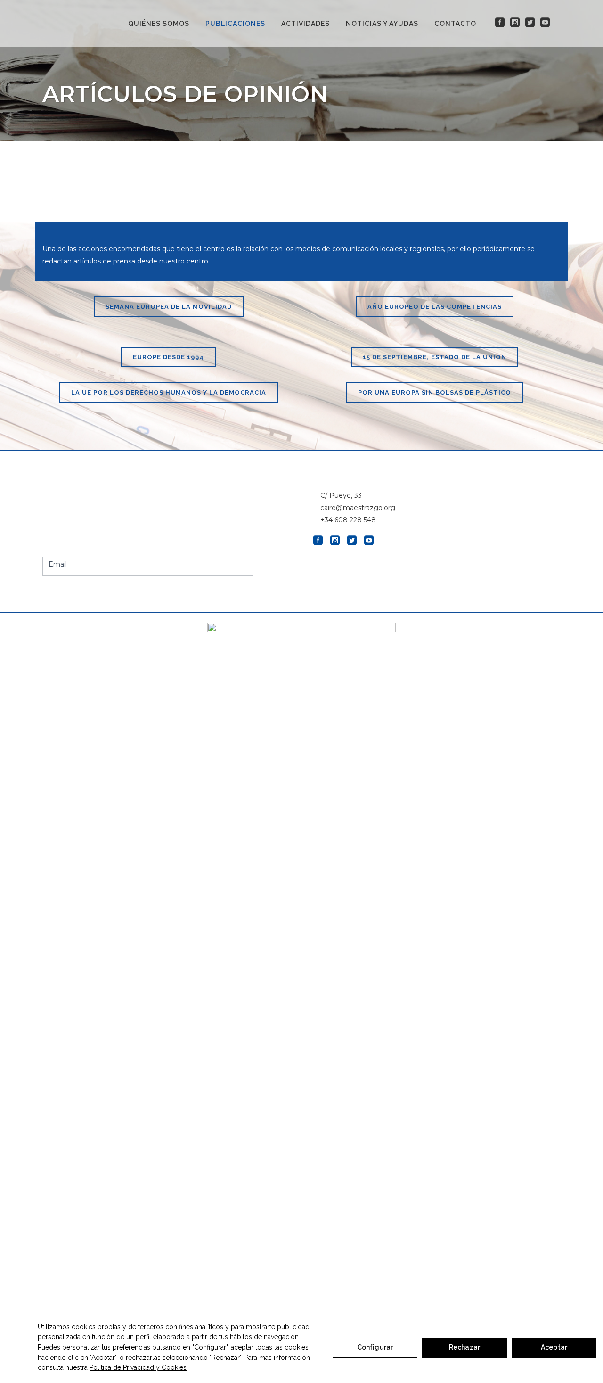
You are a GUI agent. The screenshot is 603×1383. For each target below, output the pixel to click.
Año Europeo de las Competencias (434, 306)
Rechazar (464, 1347)
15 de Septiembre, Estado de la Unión (434, 357)
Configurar (375, 1347)
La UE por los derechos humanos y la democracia (168, 392)
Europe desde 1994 (168, 357)
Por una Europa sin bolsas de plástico (434, 392)
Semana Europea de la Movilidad (169, 306)
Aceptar (554, 1347)
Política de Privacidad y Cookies (138, 1367)
